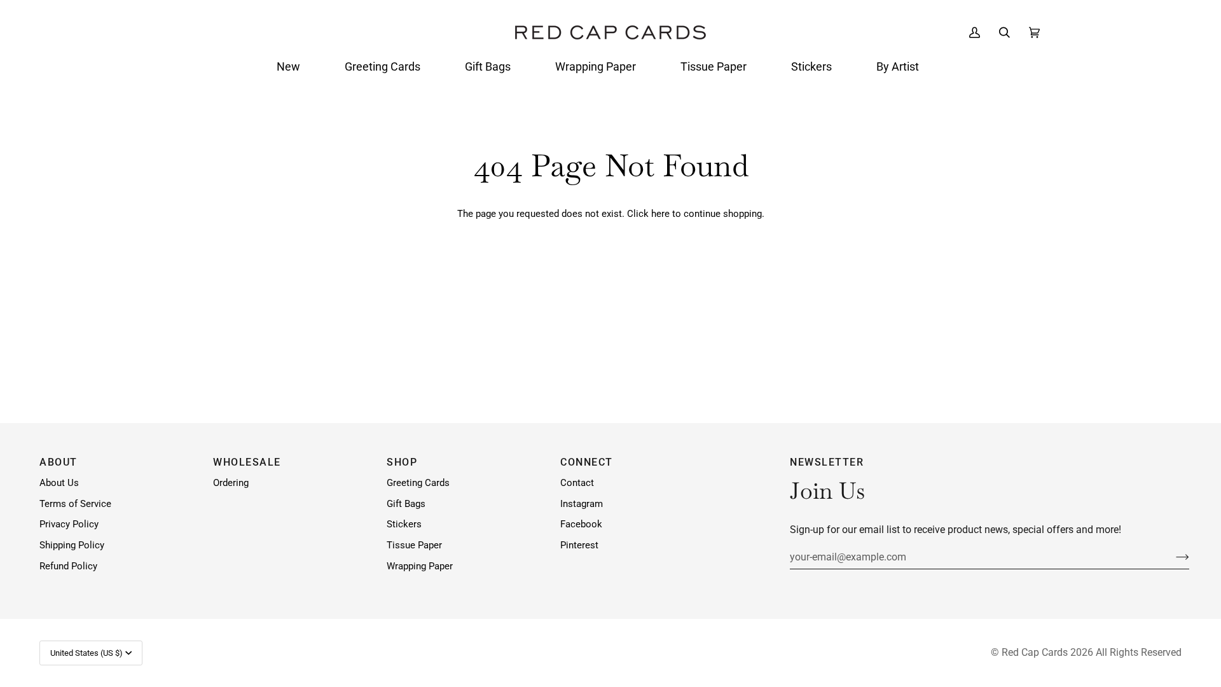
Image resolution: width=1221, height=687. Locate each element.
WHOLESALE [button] (247, 462)
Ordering (231, 483)
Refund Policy (68, 566)
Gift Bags (406, 504)
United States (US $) (86, 653)
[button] (288, 67)
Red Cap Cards (1035, 652)
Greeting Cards (418, 483)
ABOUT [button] (58, 462)
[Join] (1172, 556)
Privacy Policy (69, 524)
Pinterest (579, 545)
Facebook (581, 524)
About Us (59, 483)
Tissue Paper (414, 545)
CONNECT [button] (586, 462)
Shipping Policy (71, 545)
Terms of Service (75, 504)
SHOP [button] (402, 462)
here (660, 214)
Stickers (404, 524)
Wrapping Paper (420, 566)
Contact (577, 483)
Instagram (581, 504)
